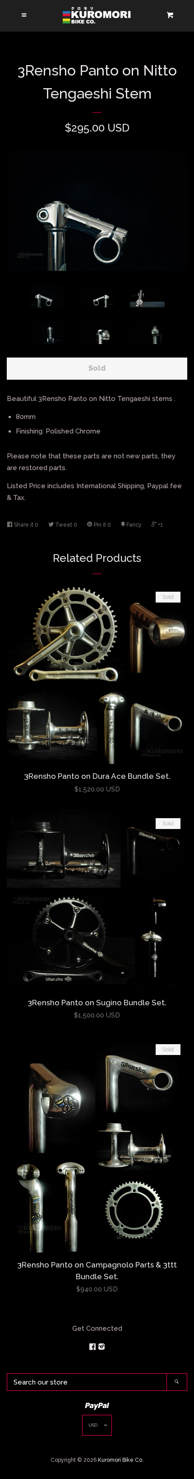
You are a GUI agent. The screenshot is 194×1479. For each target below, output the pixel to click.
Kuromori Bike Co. (120, 1460)
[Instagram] (101, 1347)
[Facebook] (93, 1347)
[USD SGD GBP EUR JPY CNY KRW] (97, 1427)
